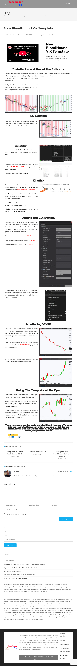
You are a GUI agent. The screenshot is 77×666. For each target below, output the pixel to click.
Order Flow (49, 656)
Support (41, 659)
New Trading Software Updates (12, 571)
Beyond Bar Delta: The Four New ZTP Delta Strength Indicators (21, 568)
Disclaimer (63, 640)
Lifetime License (39, 656)
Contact (48, 659)
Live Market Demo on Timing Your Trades (15, 578)
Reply (71, 471)
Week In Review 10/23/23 (38, 452)
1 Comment (54, 35)
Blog (30, 656)
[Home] (4, 16)
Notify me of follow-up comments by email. (20, 510)
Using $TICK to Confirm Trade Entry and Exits (15, 453)
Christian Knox (11, 35)
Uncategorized (41, 35)
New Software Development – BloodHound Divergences (19, 574)
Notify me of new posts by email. (17, 514)
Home (25, 656)
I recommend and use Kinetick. (26, 189)
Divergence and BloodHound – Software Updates (62, 454)
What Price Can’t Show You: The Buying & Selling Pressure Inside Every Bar (24, 564)
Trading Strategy (31, 659)
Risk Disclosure (64, 644)
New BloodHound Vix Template (39, 16)
